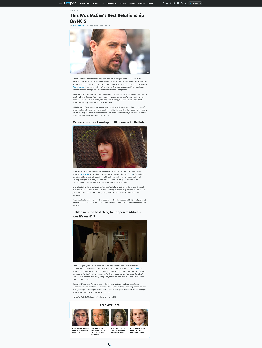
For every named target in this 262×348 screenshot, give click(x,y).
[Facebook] (163, 3)
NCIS (131, 78)
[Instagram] (174, 3)
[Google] (182, 3)
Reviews (141, 3)
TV (103, 3)
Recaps (123, 3)
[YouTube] (167, 3)
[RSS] (185, 3)
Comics (132, 3)
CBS (145, 260)
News (150, 3)
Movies (96, 3)
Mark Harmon (79, 87)
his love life (85, 174)
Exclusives (85, 3)
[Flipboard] (178, 3)
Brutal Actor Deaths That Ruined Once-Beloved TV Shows (118, 330)
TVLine (136, 268)
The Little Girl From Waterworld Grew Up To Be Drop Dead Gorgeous (99, 331)
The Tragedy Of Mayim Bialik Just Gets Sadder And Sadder (80, 330)
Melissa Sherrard (78, 26)
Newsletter (196, 3)
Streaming (112, 3)
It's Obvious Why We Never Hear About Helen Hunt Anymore (137, 330)
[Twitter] (171, 3)
